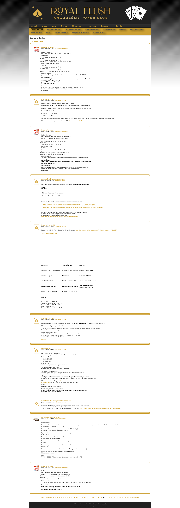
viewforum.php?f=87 (75, 121)
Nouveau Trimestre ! (47, 47)
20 (98, 497)
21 (101, 497)
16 (87, 497)
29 (122, 497)
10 (71, 497)
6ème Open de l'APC (48, 99)
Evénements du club (92, 29)
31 (128, 497)
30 (125, 497)
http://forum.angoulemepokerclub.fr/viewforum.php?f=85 (59, 216)
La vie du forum (36, 33)
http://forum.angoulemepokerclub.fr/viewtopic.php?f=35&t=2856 (96, 230)
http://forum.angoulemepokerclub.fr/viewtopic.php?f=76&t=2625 (100, 408)
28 (120, 497)
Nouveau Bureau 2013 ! (48, 225)
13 (79, 497)
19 (95, 497)
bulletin (43, 339)
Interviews (122, 29)
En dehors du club (109, 29)
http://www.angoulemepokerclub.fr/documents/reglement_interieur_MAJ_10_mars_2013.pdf (73, 207)
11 (74, 497)
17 (90, 497)
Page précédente (46, 497)
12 (77, 497)
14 (82, 497)
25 (112, 497)
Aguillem (104, 503)
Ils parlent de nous (99, 33)
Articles (48, 33)
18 (93, 497)
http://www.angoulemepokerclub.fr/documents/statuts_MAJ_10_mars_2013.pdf (69, 204)
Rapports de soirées (54, 29)
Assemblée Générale (48, 318)
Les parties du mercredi (80, 33)
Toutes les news (37, 29)
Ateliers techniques (62, 33)
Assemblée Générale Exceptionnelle (53, 179)
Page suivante (134, 497)
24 (109, 497)
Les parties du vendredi (73, 29)
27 (117, 497)
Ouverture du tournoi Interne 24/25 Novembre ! (56, 400)
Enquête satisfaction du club (50, 417)
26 (114, 497)
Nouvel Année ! (46, 348)
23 (106, 497)
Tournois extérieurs (137, 29)
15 (85, 497)
